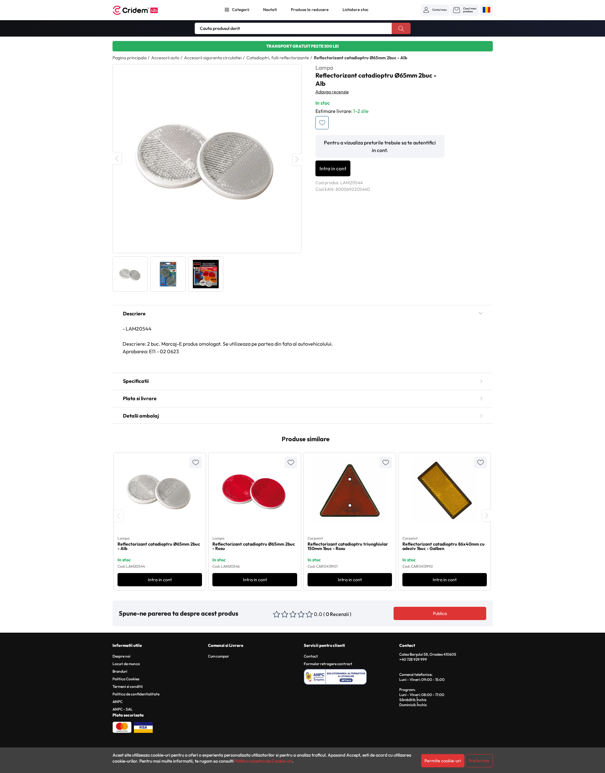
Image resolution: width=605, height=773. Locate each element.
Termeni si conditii (127, 686)
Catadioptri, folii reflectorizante (277, 58)
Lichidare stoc (355, 9)
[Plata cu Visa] (143, 726)
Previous (117, 158)
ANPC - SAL (122, 709)
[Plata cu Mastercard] (121, 726)
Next (297, 159)
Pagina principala (129, 58)
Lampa (324, 67)
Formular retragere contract (328, 663)
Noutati (270, 9)
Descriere (134, 313)
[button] (435, 10)
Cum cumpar (218, 656)
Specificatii (136, 381)
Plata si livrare (140, 398)
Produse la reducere (310, 9)
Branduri (119, 671)
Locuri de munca (126, 663)
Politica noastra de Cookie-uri (263, 761)
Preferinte (479, 761)
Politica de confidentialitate (135, 694)
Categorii (240, 9)
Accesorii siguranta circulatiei (213, 58)
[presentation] (119, 515)
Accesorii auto (165, 58)
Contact (311, 656)
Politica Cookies (125, 678)
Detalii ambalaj (141, 416)
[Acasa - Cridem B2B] (142, 10)
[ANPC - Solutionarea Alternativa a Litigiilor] (350, 676)
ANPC (117, 701)
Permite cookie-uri (442, 761)
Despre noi (121, 656)
